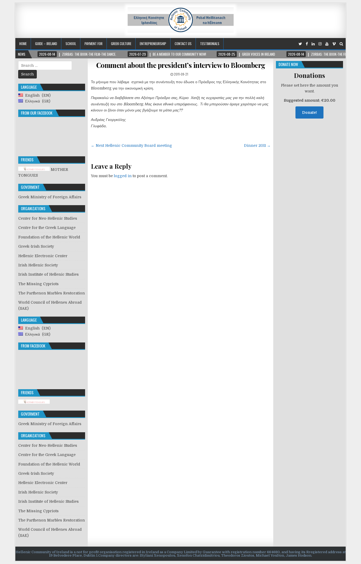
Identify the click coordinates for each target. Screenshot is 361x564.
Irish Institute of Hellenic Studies (48, 274)
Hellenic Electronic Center (42, 256)
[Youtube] (326, 44)
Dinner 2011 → (257, 145)
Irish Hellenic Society (38, 265)
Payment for (94, 43)
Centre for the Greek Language (47, 227)
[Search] (341, 44)
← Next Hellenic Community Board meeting (131, 145)
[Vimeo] (334, 44)
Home (23, 43)
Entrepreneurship (153, 43)
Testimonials (209, 43)
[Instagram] (320, 44)
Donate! (309, 112)
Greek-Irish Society (36, 246)
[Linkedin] (313, 44)
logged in (123, 176)
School (71, 43)
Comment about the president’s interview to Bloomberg (180, 65)
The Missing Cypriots (38, 284)
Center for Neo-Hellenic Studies (47, 218)
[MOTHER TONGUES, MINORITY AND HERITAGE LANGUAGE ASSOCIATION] (34, 402)
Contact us (183, 43)
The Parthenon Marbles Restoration (51, 293)
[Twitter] (300, 44)
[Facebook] (307, 44)
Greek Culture (121, 43)
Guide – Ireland (46, 43)
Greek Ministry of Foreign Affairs (49, 197)
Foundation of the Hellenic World (49, 237)
